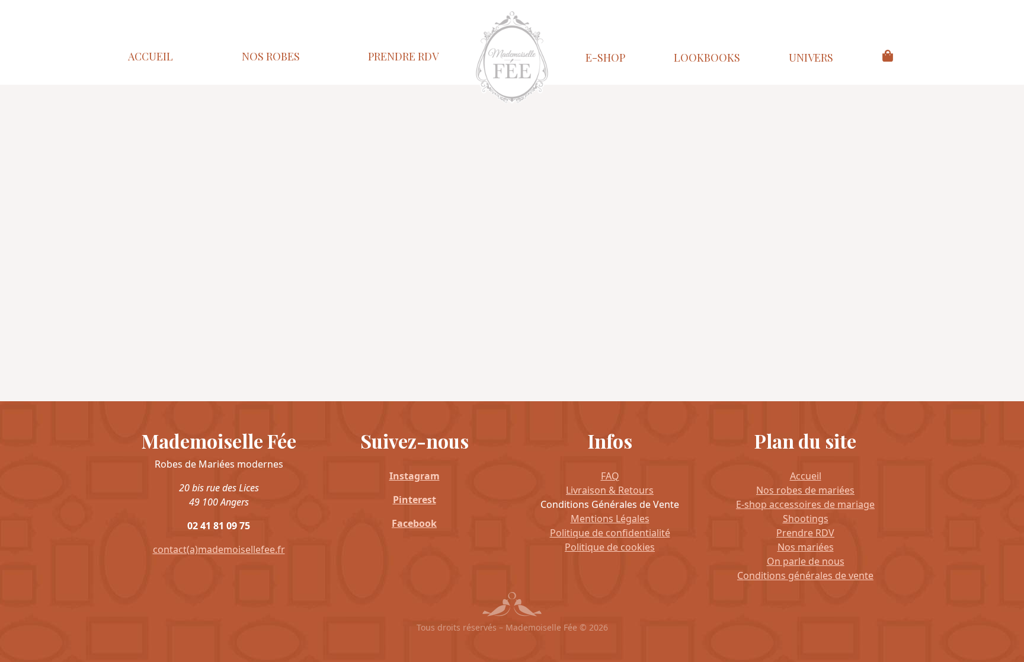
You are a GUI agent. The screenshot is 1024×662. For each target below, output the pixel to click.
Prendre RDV (403, 56)
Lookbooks (707, 57)
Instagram (414, 475)
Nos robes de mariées (805, 490)
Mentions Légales (610, 518)
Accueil (150, 56)
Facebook (414, 523)
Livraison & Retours (610, 490)
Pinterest (414, 499)
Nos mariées (805, 547)
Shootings (805, 518)
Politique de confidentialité (610, 532)
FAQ (610, 475)
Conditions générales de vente (805, 575)
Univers (811, 57)
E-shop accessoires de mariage (805, 504)
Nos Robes (271, 56)
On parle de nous (805, 561)
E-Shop (605, 57)
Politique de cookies (610, 547)
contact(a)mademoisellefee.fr (219, 549)
